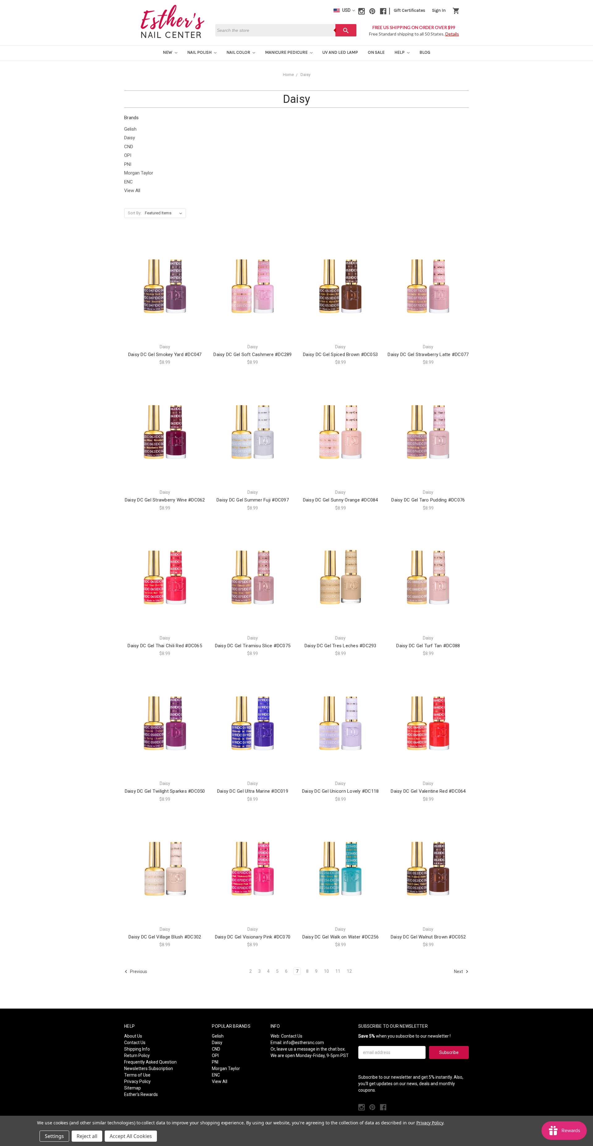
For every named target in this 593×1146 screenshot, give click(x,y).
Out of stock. (164, 443)
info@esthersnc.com (303, 1042)
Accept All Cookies (131, 1136)
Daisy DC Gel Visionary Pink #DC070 (253, 937)
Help (400, 52)
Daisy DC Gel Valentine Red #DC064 (428, 791)
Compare (162, 286)
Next (459, 971)
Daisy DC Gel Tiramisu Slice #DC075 (253, 646)
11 (337, 971)
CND (128, 146)
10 (326, 971)
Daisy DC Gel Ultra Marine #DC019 (252, 791)
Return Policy (137, 1055)
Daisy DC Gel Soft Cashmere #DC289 (252, 354)
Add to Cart (165, 297)
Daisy (129, 138)
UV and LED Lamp (340, 52)
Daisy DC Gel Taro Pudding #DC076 (428, 500)
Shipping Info (137, 1049)
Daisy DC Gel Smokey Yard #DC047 (165, 354)
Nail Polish (199, 52)
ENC (128, 182)
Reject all (87, 1136)
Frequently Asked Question (150, 1062)
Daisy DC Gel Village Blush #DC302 (164, 937)
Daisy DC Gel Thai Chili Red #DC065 (165, 646)
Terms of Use (137, 1075)
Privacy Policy (137, 1081)
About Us (133, 1036)
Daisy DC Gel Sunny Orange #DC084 (340, 500)
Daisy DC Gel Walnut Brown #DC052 (428, 937)
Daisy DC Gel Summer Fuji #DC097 (253, 500)
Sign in (439, 10)
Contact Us (134, 1042)
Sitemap (132, 1087)
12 (349, 971)
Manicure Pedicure (287, 52)
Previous (138, 971)
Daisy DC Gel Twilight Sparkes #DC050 (165, 791)
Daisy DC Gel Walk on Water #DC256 (340, 937)
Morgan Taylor (138, 173)
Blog (424, 52)
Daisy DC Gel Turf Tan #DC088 (428, 646)
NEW (168, 52)
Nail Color (238, 52)
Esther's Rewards (141, 1094)
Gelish (130, 129)
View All (132, 190)
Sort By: (134, 213)
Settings (54, 1136)
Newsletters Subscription (148, 1068)
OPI (127, 155)
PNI (127, 164)
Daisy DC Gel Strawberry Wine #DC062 (165, 500)
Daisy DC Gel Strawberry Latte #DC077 (428, 354)
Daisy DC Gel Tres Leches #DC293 (340, 646)
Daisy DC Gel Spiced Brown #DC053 (340, 354)
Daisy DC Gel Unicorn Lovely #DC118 (340, 791)
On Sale (376, 52)
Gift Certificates (409, 10)
